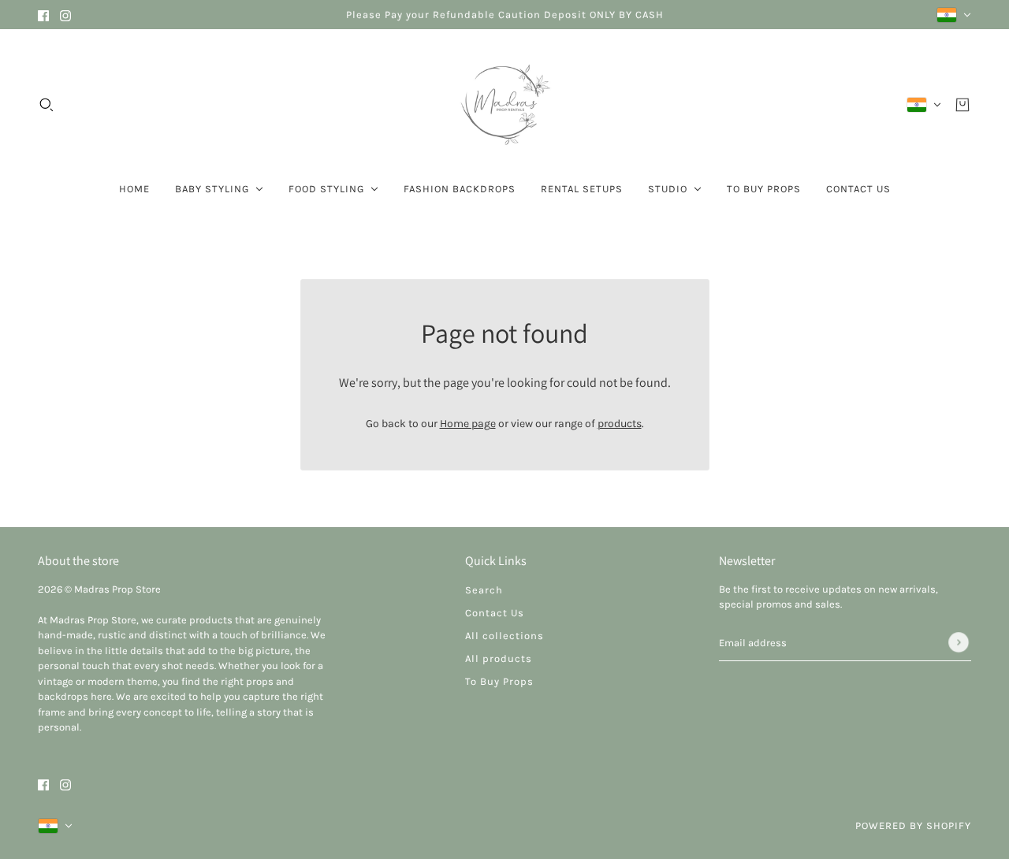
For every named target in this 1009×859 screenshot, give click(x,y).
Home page (468, 423)
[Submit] (958, 642)
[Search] (46, 104)
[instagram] (65, 14)
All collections (504, 635)
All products (498, 658)
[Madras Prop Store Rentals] (504, 104)
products (620, 423)
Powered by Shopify (913, 825)
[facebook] (43, 14)
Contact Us (494, 613)
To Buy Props (499, 681)
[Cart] (962, 104)
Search (484, 590)
